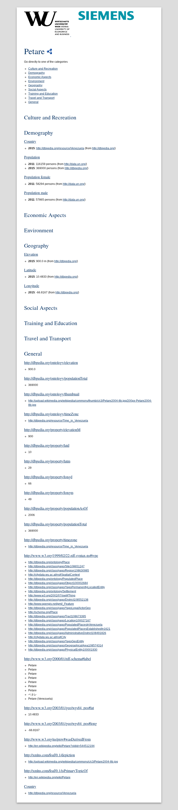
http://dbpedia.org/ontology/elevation (51, 362)
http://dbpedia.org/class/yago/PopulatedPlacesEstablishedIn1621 (69, 628)
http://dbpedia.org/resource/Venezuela (60, 148)
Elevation (31, 254)
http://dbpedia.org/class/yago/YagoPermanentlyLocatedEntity (66, 587)
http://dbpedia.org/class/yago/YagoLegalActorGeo (59, 608)
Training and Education (43, 93)
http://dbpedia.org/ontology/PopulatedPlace (55, 578)
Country (30, 141)
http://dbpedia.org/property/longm (48, 492)
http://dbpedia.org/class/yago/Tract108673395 (57, 616)
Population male (36, 192)
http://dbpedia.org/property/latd (46, 445)
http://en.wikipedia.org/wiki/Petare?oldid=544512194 (61, 746)
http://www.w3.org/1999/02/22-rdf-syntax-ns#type (61, 555)
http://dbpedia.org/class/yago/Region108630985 (58, 570)
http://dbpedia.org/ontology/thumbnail (51, 393)
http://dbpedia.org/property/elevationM (52, 429)
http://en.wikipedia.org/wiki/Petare (49, 777)
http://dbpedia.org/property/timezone (50, 539)
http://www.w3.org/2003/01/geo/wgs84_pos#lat (59, 707)
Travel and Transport (41, 97)
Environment (36, 81)
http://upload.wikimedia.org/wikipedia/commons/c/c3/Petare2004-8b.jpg (73, 761)
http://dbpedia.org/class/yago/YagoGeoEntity (56, 641)
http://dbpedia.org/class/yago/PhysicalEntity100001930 (62, 649)
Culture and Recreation (43, 68)
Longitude (31, 285)
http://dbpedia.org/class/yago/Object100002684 (58, 583)
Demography (36, 72)
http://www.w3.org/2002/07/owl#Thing (51, 595)
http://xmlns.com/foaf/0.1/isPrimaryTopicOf (56, 770)
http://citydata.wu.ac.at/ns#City (47, 637)
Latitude (30, 269)
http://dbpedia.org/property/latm (47, 461)
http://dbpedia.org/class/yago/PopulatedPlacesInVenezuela (65, 624)
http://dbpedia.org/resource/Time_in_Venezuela (58, 420)
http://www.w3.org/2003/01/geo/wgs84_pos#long (60, 723)
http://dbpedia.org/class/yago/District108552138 (58, 599)
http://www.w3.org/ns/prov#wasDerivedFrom (57, 739)
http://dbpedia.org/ (103, 148)
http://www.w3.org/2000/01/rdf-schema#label (57, 658)
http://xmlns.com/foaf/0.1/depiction (49, 754)
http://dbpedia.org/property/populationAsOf (56, 508)
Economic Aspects (39, 77)
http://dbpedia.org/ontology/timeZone (51, 413)
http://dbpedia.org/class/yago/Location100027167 (59, 620)
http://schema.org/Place (43, 612)
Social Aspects (37, 89)
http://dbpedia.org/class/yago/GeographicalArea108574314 (65, 645)
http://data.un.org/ (75, 164)
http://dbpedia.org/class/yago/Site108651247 (56, 566)
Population (32, 157)
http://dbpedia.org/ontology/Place (49, 562)
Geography (35, 85)
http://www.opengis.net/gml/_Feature (51, 603)
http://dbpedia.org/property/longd (48, 476)
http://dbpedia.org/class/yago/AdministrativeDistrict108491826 (67, 633)
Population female (37, 176)
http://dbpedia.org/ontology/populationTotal (55, 378)
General (33, 102)
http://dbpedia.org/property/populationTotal (55, 523)
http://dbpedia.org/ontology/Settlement (52, 591)
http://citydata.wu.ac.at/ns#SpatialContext (54, 574)
